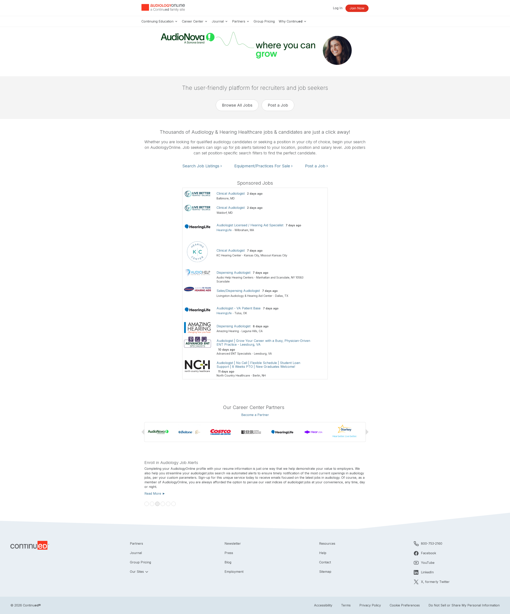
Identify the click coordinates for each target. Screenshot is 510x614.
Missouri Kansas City (274, 255)
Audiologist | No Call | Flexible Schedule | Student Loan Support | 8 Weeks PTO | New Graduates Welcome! (258, 365)
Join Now (357, 8)
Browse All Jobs (237, 105)
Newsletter (233, 543)
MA (252, 230)
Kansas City (251, 255)
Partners (239, 21)
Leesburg (260, 353)
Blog (228, 562)
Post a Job (278, 105)
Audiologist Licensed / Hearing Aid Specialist (250, 225)
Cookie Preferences (405, 605)
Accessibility (323, 605)
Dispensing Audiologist (233, 273)
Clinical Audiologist (231, 193)
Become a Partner (255, 415)
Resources (327, 543)
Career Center (193, 21)
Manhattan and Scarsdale (272, 277)
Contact (325, 562)
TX (286, 295)
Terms (346, 605)
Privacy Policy (370, 605)
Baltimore (223, 198)
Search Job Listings (202, 166)
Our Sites (137, 572)
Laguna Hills (249, 331)
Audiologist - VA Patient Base (239, 308)
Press (229, 553)
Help (322, 553)
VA (270, 353)
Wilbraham (241, 230)
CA (261, 331)
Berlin (256, 375)
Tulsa (237, 313)
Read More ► (154, 493)
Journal (218, 21)
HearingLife (224, 230)
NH (264, 375)
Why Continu (290, 21)
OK (245, 313)
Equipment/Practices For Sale (263, 166)
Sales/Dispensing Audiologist (238, 291)
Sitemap (325, 572)
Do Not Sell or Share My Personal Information (464, 605)
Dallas (279, 295)
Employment (234, 572)
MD (232, 198)
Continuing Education (158, 21)
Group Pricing (264, 21)
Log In (337, 8)
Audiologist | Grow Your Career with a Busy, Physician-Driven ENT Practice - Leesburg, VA (263, 342)
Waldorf (222, 212)
